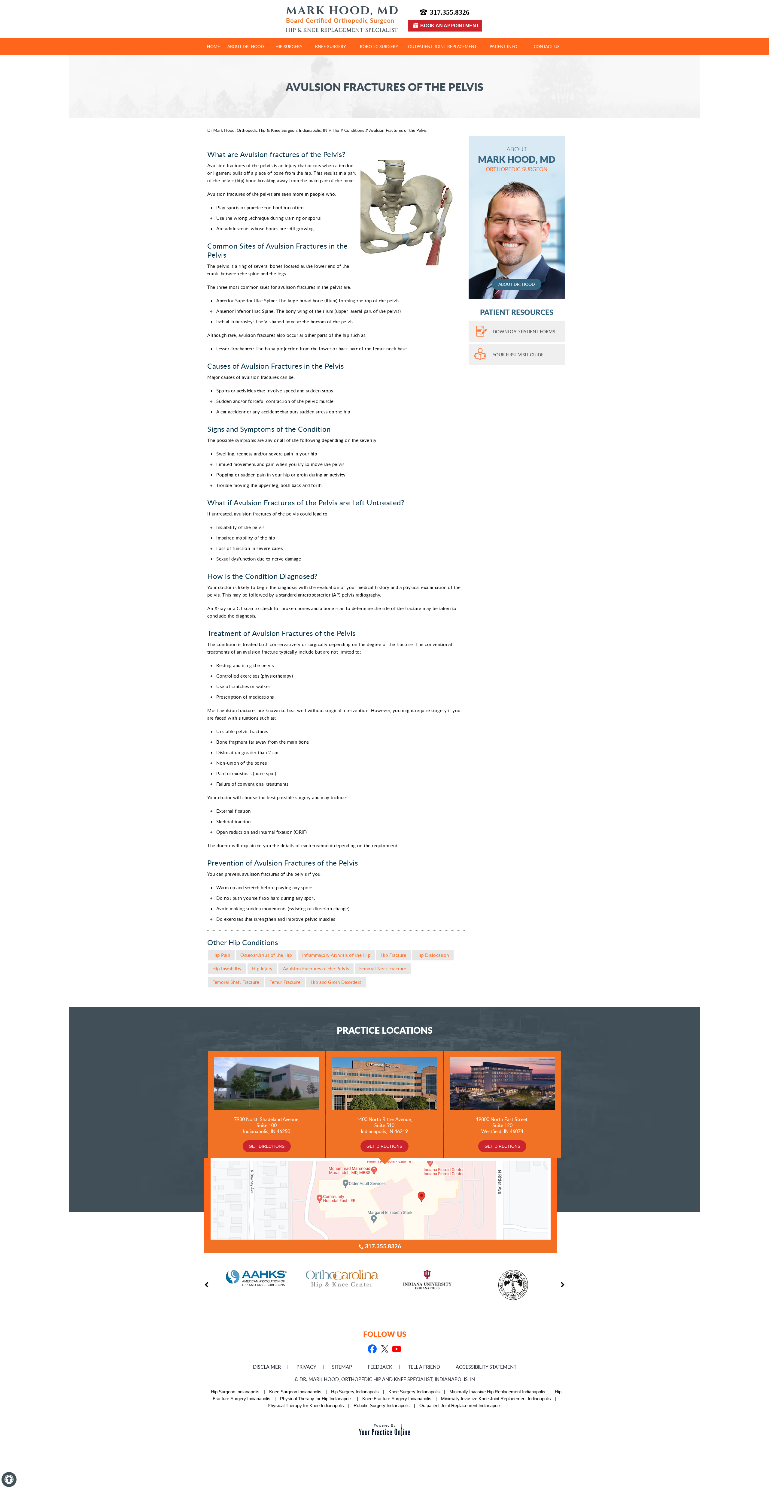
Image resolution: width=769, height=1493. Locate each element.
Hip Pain (221, 955)
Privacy (306, 1367)
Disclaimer (267, 1367)
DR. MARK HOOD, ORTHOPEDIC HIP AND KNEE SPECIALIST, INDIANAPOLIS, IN (387, 1379)
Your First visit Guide (518, 355)
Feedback (380, 1367)
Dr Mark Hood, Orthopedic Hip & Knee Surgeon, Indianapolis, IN (267, 130)
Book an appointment (449, 25)
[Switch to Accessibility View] (9, 1479)
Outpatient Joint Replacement (442, 46)
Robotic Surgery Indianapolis (382, 1405)
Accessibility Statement (486, 1367)
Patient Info (503, 46)
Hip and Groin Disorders (336, 982)
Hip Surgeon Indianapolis (235, 1391)
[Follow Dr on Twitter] (384, 1349)
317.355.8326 (450, 12)
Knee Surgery (330, 46)
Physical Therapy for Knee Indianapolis (306, 1405)
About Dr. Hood (245, 46)
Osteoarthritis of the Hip (266, 955)
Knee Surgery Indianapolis (414, 1391)
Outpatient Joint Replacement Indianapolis (460, 1405)
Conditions (354, 130)
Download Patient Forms (524, 331)
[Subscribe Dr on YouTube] (396, 1349)
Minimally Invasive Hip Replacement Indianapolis (497, 1391)
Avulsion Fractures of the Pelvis (316, 969)
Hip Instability (227, 969)
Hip (336, 130)
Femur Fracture (284, 982)
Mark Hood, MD (516, 159)
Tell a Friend (424, 1367)
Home (213, 46)
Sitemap (342, 1367)
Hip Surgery (288, 46)
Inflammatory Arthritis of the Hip (336, 955)
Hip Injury (262, 969)
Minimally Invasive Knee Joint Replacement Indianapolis (496, 1398)
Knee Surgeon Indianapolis (295, 1391)
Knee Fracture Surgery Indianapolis (396, 1398)
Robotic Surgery (379, 46)
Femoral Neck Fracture (382, 969)
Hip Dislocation (432, 955)
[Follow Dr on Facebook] (372, 1349)
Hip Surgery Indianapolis (355, 1391)
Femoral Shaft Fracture (235, 982)
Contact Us (547, 46)
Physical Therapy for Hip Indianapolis (316, 1398)
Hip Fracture (393, 955)
